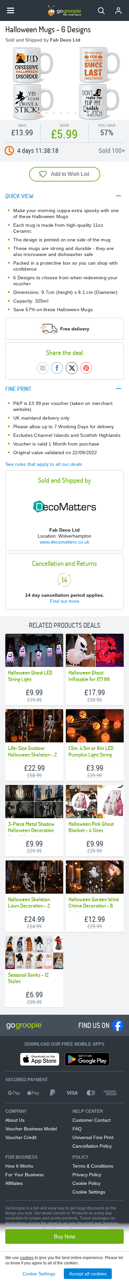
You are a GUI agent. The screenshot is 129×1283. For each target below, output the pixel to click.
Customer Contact (91, 1120)
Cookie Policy (86, 1183)
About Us (14, 1120)
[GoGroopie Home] (64, 10)
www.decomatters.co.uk (64, 542)
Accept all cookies (88, 1273)
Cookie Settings (88, 1192)
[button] (101, 10)
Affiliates (14, 1183)
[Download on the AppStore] (40, 1059)
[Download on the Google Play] (87, 1059)
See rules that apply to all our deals (43, 464)
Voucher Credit (20, 1137)
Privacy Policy (86, 1174)
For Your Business (24, 1174)
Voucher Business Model (31, 1128)
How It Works (19, 1166)
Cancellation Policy (92, 1146)
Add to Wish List (70, 174)
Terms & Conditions (92, 1166)
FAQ (77, 1128)
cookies (27, 1257)
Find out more (64, 601)
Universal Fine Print (92, 1137)
